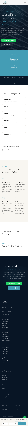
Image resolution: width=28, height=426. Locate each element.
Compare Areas (5, 357)
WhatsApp (4, 396)
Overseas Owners (6, 344)
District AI (4, 349)
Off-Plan (4, 325)
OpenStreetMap (10, 416)
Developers (4, 358)
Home (2, 8)
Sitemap (11, 417)
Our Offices (4, 379)
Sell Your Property (6, 336)
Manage (5, 423)
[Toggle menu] (25, 2)
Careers (4, 383)
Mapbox (4, 416)
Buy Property (5, 321)
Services (4, 381)
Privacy (3, 417)
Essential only (13, 423)
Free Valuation (5, 338)
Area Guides (5, 329)
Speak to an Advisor (9, 40)
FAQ (3, 362)
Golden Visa (5, 327)
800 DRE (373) (14, 288)
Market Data (5, 351)
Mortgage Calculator (7, 370)
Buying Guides (5, 360)
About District (5, 377)
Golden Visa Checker (7, 371)
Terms (3, 388)
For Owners (4, 334)
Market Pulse (5, 353)
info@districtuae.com (7, 397)
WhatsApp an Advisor (14, 283)
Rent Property (5, 323)
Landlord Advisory (6, 340)
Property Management (7, 342)
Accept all (21, 423)
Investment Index (6, 355)
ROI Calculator (7, 44)
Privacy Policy (18, 421)
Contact (4, 384)
